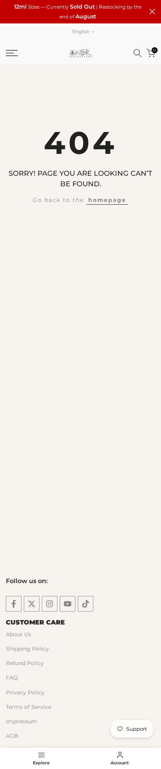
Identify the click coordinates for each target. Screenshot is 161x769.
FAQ (12, 677)
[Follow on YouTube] (67, 604)
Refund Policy (25, 663)
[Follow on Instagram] (49, 604)
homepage (107, 199)
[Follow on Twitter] (31, 604)
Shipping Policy (27, 648)
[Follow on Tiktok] (85, 604)
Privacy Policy (25, 692)
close (152, 11)
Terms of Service (28, 706)
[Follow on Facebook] (13, 604)
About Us (18, 634)
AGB (12, 735)
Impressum (21, 721)
